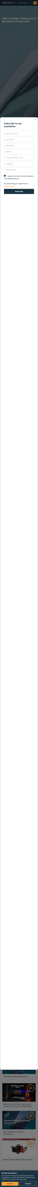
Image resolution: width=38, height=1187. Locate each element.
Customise (28, 1184)
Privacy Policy (9, 186)
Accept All (10, 1184)
